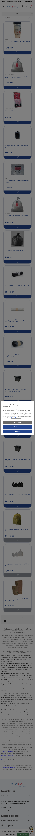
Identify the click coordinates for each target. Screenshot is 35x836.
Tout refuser (17, 427)
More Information (16, 417)
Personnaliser (17, 422)
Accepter (17, 431)
